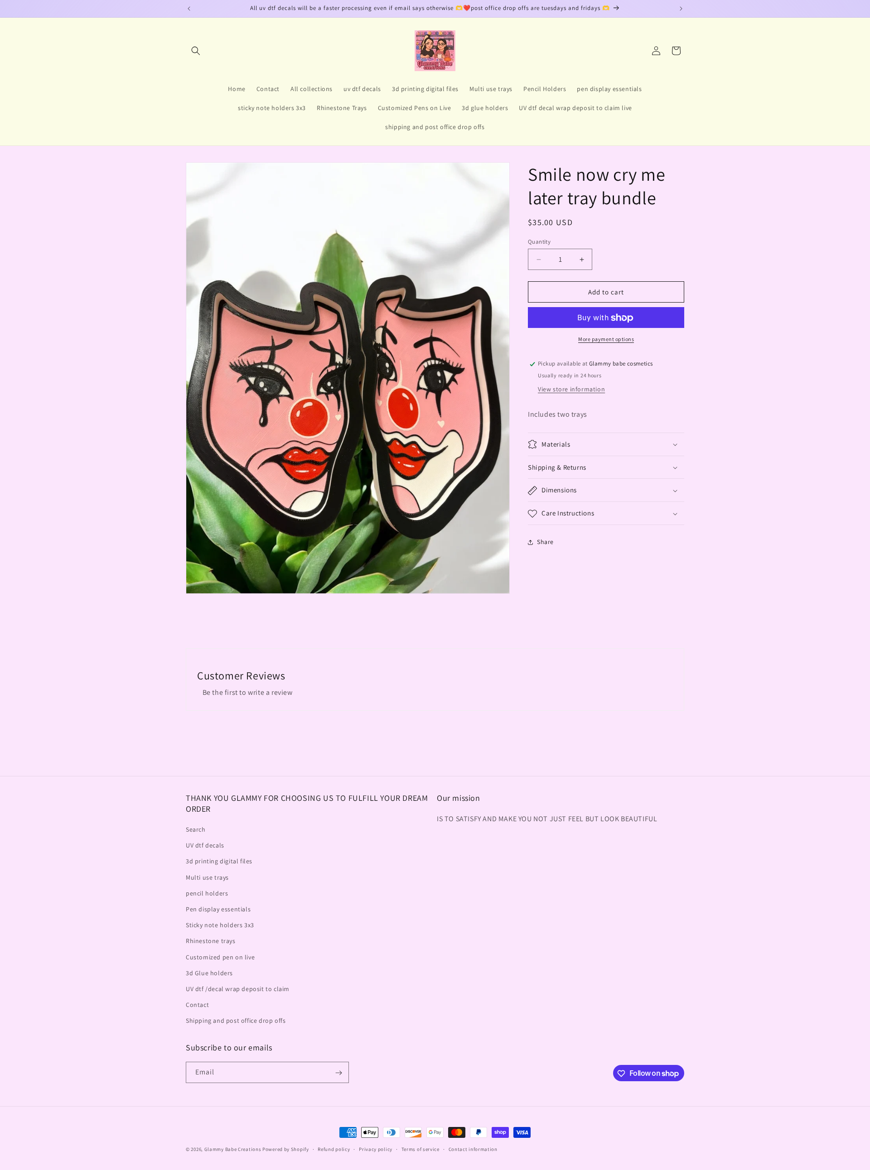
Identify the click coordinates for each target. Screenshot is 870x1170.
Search (196, 829)
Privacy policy (375, 1149)
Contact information (473, 1149)
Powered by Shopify (285, 1149)
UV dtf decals (205, 845)
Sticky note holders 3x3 (220, 925)
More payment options (606, 339)
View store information (571, 389)
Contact (197, 1005)
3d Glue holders (209, 972)
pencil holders (207, 893)
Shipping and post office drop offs (235, 1020)
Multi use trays (207, 877)
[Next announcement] (681, 8)
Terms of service (420, 1149)
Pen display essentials (218, 909)
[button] (196, 51)
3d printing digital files (219, 861)
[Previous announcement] (189, 8)
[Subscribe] (338, 1072)
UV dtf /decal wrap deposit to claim (238, 989)
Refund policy (334, 1149)
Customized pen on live (220, 957)
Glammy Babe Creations (232, 1149)
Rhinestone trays (211, 941)
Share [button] (545, 542)
